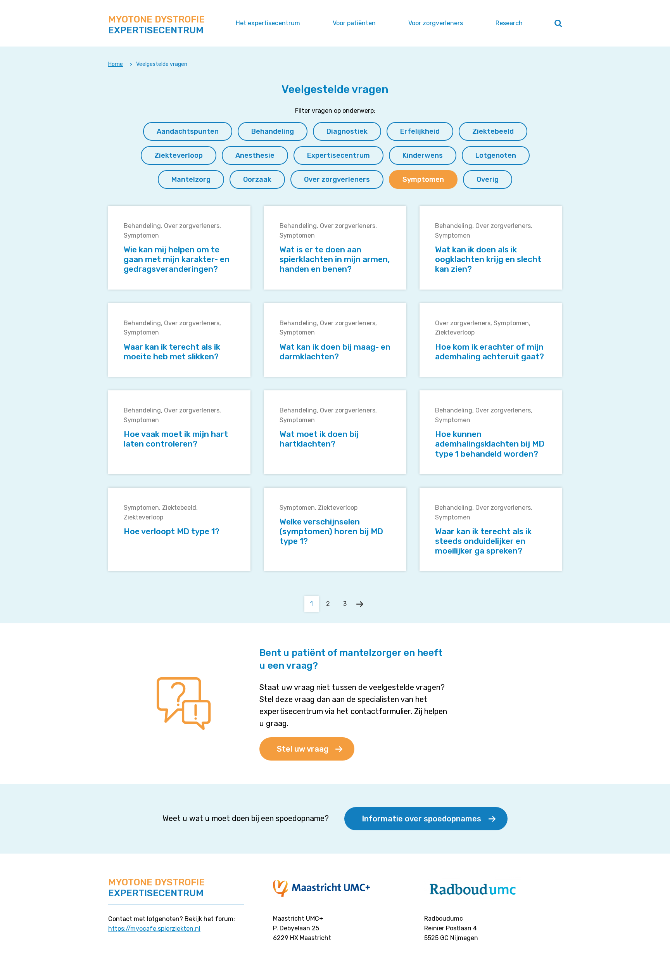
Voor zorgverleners (435, 23)
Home (115, 64)
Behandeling (142, 225)
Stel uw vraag (302, 749)
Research (509, 23)
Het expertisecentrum (268, 23)
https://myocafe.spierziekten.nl (154, 928)
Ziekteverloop (455, 332)
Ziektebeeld (179, 507)
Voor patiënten (354, 23)
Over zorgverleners (191, 225)
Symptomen (141, 235)
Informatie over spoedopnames (421, 818)
